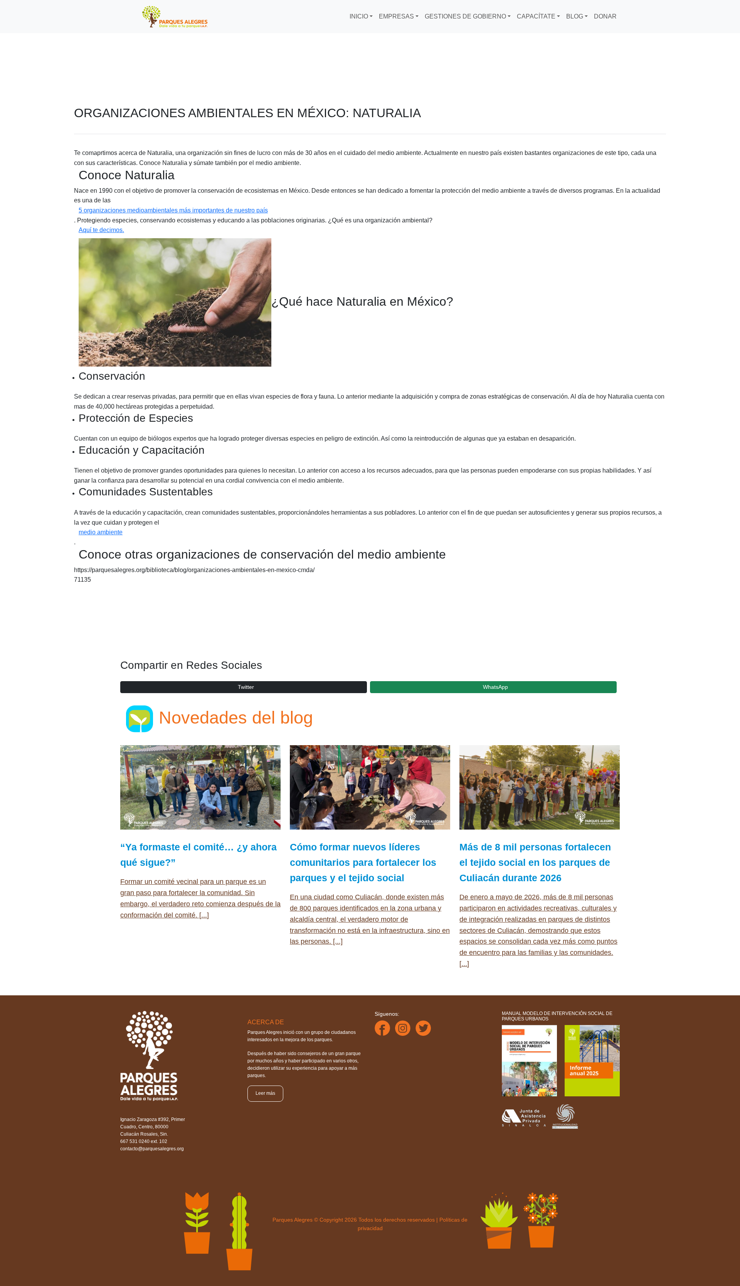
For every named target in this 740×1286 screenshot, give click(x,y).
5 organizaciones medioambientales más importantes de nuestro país (173, 210)
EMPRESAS (396, 16)
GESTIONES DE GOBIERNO (465, 16)
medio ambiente (101, 532)
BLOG (574, 16)
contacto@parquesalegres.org (152, 1148)
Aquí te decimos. (101, 230)
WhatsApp (495, 687)
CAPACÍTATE (536, 16)
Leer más (265, 1093)
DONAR (605, 16)
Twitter (246, 687)
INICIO (359, 16)
